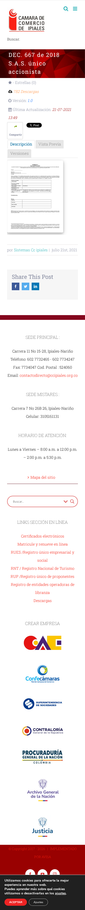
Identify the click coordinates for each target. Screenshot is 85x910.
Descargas (43, 600)
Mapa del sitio (42, 477)
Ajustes (38, 902)
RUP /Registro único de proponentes (42, 576)
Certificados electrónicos (42, 535)
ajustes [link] (60, 893)
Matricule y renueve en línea (42, 544)
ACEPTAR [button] (15, 902)
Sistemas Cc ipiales (31, 249)
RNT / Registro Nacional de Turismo (42, 568)
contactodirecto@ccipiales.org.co (49, 375)
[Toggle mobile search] (66, 8)
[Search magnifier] (72, 501)
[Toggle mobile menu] (75, 8)
